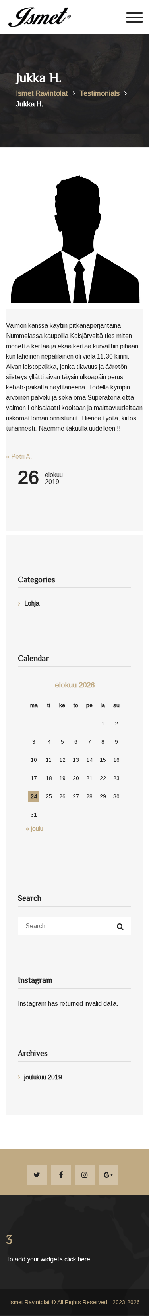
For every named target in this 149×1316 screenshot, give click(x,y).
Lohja (31, 603)
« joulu (34, 828)
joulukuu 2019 (43, 1077)
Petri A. (19, 456)
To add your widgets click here (48, 1259)
